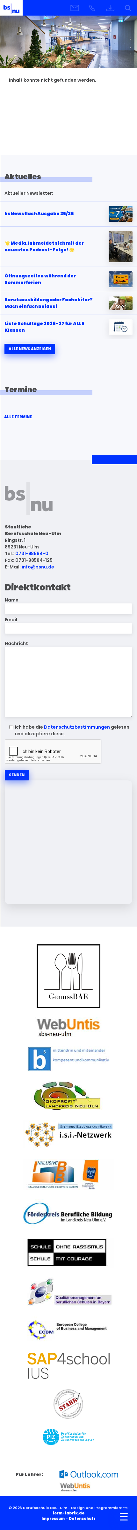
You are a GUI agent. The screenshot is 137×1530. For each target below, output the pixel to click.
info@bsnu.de (38, 567)
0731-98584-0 (32, 553)
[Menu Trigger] (124, 1517)
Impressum (53, 1518)
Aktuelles (22, 177)
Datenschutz (82, 1518)
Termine (20, 389)
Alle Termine (18, 416)
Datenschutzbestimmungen (77, 727)
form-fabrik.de (68, 1513)
